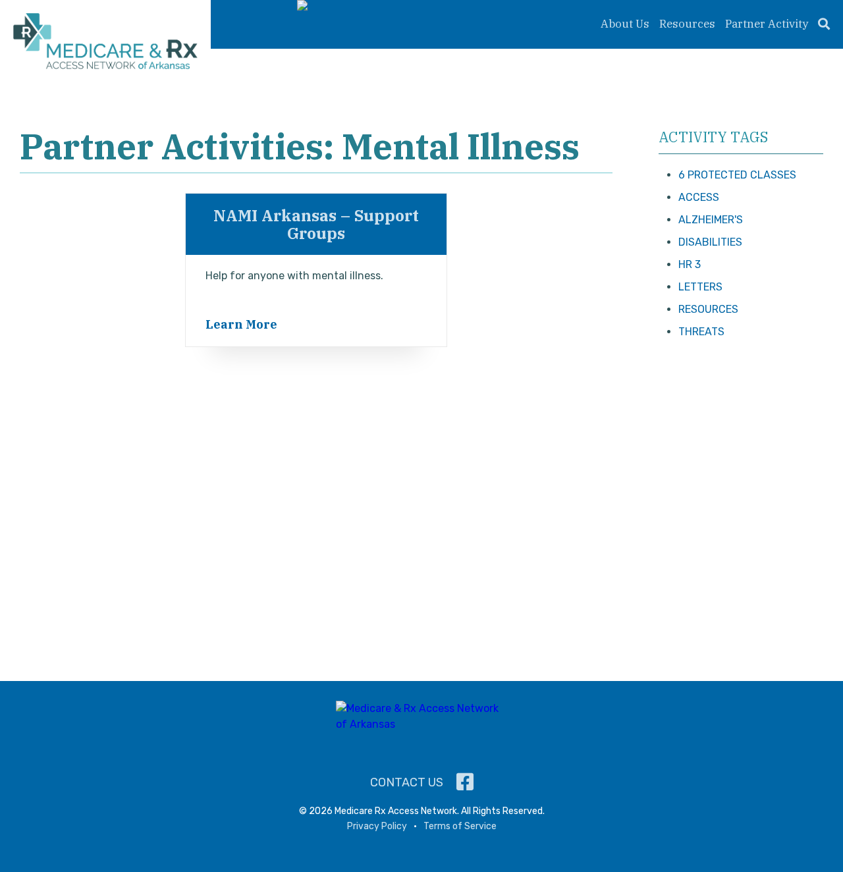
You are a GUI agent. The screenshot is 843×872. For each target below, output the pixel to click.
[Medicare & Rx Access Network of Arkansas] (105, 43)
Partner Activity (766, 23)
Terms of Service (460, 826)
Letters (700, 287)
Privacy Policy (377, 826)
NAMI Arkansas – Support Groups (316, 224)
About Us (625, 23)
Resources (687, 23)
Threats (701, 331)
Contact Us (406, 782)
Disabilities (710, 242)
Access (698, 197)
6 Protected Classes (737, 175)
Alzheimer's (710, 219)
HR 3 (689, 264)
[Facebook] (465, 782)
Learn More (241, 324)
